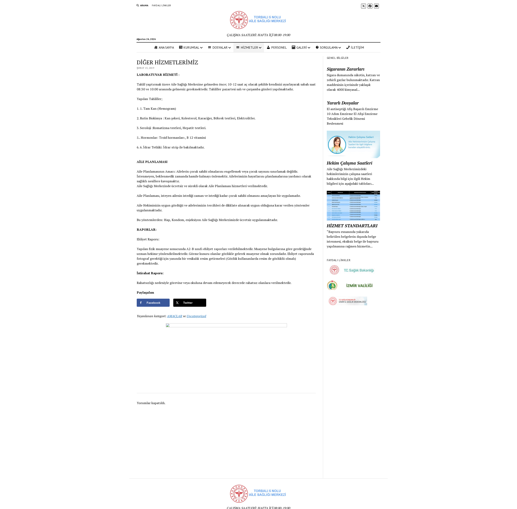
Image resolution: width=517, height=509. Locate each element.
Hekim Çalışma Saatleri (349, 163)
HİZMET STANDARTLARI (352, 225)
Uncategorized (196, 316)
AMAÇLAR (174, 316)
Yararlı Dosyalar (343, 102)
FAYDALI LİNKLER (161, 5)
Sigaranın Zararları (345, 69)
